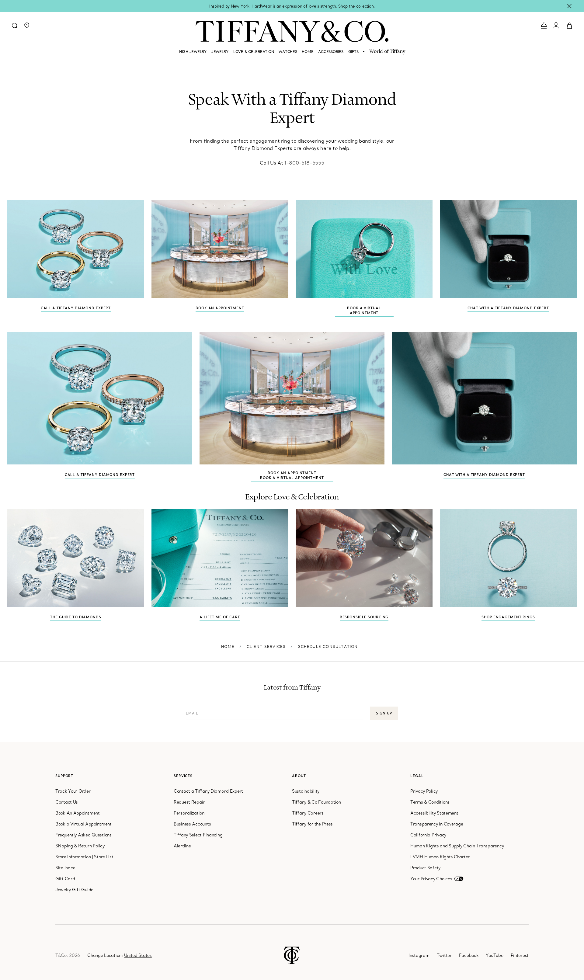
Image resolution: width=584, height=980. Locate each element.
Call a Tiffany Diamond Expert (76, 308)
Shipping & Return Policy (79, 846)
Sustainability (305, 791)
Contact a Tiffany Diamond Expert (208, 791)
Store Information (73, 857)
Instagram (418, 955)
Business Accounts (192, 824)
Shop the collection (356, 6)
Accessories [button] (330, 51)
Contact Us (66, 802)
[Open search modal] (14, 25)
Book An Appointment (219, 249)
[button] (26, 25)
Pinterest (520, 955)
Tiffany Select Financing (198, 835)
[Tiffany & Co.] (292, 31)
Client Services (266, 646)
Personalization (189, 813)
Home (228, 646)
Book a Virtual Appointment (364, 249)
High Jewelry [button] (193, 51)
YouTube (494, 955)
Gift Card (65, 878)
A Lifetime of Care (220, 617)
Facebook (469, 955)
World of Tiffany (387, 51)
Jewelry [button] (219, 51)
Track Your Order (73, 791)
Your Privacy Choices (431, 878)
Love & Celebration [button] (253, 51)
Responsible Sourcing (364, 617)
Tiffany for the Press (312, 824)
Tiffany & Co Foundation (316, 802)
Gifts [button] (353, 51)
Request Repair (189, 802)
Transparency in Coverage (436, 824)
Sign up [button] (384, 713)
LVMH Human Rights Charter (440, 857)
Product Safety (425, 868)
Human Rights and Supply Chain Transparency (457, 846)
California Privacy (428, 835)
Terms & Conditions (430, 802)
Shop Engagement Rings (508, 617)
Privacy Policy (424, 791)
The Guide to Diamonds (75, 617)
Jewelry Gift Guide (74, 889)
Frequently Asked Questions (83, 835)
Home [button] (307, 51)
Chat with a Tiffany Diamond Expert (508, 308)
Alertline (182, 846)
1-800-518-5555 (304, 163)
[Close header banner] (569, 6)
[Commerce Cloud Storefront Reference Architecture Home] (292, 955)
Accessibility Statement (434, 813)
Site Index (65, 868)
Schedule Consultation (328, 646)
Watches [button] (288, 51)
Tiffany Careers (308, 813)
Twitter (444, 955)
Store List (103, 857)
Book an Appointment (292, 473)
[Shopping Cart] (569, 25)
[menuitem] (193, 54)
